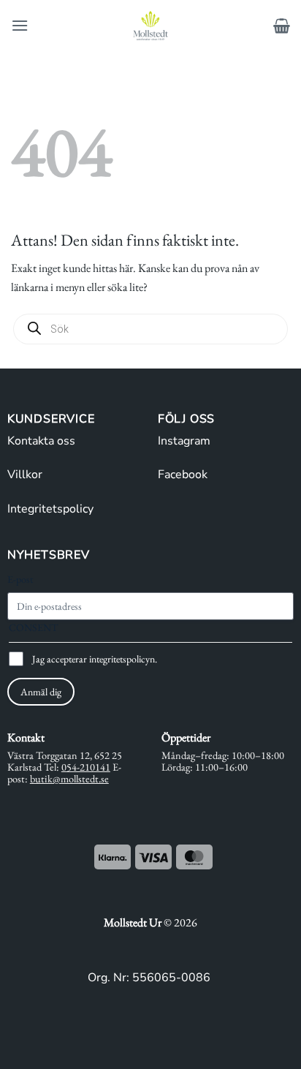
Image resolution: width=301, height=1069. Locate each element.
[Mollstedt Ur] (150, 25)
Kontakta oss (41, 441)
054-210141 (85, 767)
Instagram (184, 441)
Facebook (182, 474)
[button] (19, 25)
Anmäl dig (40, 691)
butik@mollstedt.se (69, 778)
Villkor (24, 474)
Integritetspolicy (50, 509)
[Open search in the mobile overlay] (150, 329)
